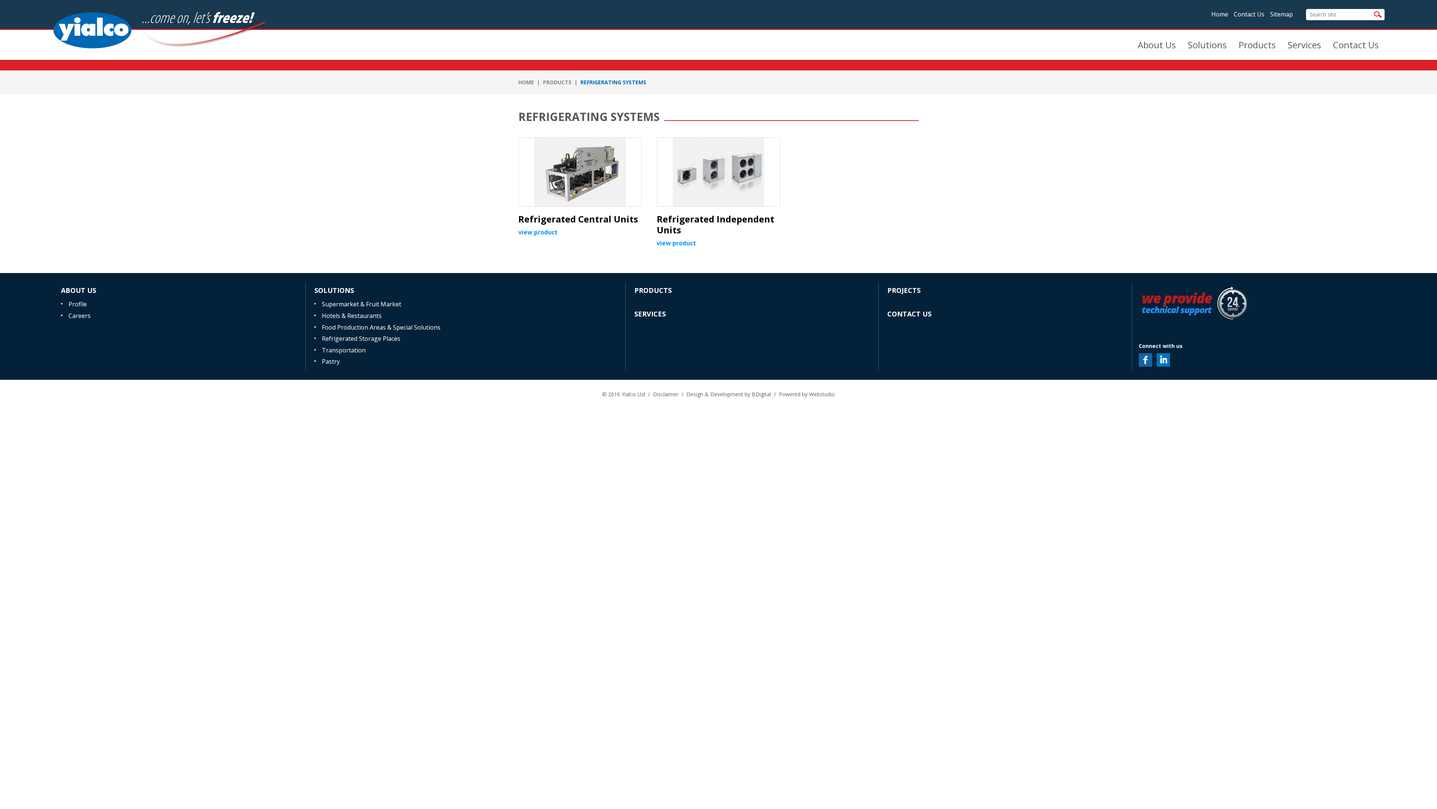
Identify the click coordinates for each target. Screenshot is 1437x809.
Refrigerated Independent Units (715, 224)
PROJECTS (904, 290)
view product (538, 232)
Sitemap (1281, 14)
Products (1257, 45)
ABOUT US (78, 290)
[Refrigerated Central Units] (580, 172)
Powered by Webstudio (807, 394)
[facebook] (1145, 360)
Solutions (1207, 45)
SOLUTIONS (334, 290)
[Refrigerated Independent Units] (718, 172)
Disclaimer (665, 394)
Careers (79, 316)
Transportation (344, 350)
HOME (526, 82)
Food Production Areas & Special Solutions (381, 327)
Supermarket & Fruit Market (361, 304)
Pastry (331, 361)
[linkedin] (1163, 360)
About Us (1157, 45)
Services (1304, 45)
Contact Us (1249, 14)
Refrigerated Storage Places (361, 338)
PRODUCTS (557, 82)
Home (1219, 14)
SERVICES (650, 313)
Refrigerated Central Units (578, 219)
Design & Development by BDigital (728, 394)
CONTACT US (909, 313)
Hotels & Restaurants (352, 316)
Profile (77, 304)
